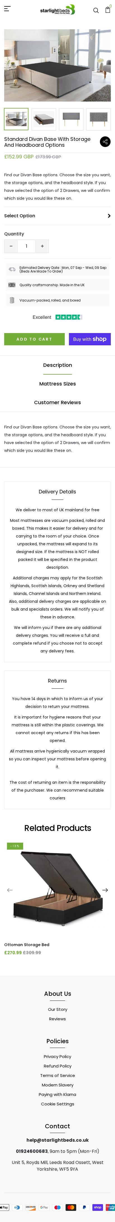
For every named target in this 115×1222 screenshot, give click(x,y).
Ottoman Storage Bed (26, 945)
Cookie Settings (57, 1104)
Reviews (57, 1019)
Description (57, 364)
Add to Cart (34, 339)
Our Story (57, 1009)
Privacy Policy (57, 1056)
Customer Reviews (57, 402)
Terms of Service (57, 1075)
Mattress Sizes (57, 383)
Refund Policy (57, 1066)
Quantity (14, 234)
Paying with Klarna (57, 1094)
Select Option (19, 216)
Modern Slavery (57, 1085)
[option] (57, 65)
